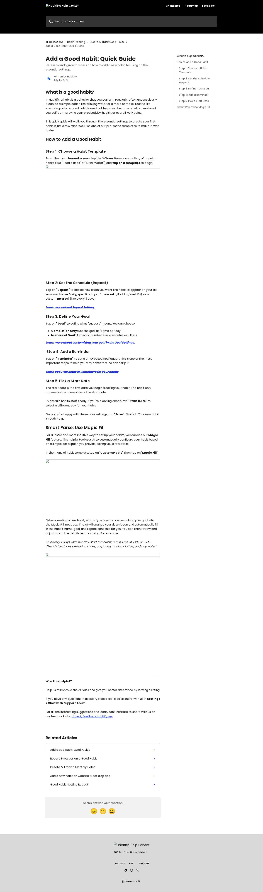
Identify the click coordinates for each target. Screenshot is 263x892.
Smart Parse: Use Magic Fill (193, 107)
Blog (131, 863)
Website (144, 863)
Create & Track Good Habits (107, 42)
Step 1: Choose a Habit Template (193, 70)
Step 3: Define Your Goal (194, 88)
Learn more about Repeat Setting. (70, 307)
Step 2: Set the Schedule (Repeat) (194, 80)
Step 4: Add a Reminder (193, 95)
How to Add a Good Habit (192, 62)
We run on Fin (133, 881)
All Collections (54, 42)
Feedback (208, 5)
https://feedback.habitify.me (92, 716)
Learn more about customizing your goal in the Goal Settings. (90, 342)
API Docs (119, 863)
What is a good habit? (190, 56)
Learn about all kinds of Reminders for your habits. (82, 372)
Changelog (173, 5)
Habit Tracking (76, 42)
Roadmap (191, 5)
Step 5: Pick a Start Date (194, 101)
